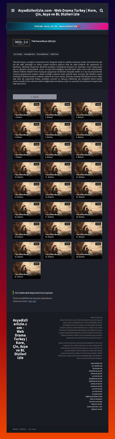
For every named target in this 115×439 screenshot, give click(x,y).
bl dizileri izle (97, 368)
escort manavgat (96, 401)
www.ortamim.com (94, 406)
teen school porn (96, 399)
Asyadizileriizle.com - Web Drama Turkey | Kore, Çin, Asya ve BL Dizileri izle (57, 12)
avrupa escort (97, 394)
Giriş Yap (32, 301)
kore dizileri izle (96, 363)
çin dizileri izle (97, 366)
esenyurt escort (96, 373)
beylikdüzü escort (95, 371)
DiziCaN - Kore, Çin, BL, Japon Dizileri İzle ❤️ (57, 26)
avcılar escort (97, 376)
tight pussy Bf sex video (94, 396)
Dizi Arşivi (32, 429)
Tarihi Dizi (54, 54)
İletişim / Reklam (19, 429)
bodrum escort (97, 404)
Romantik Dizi (42, 54)
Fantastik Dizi (29, 54)
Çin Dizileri (18, 54)
